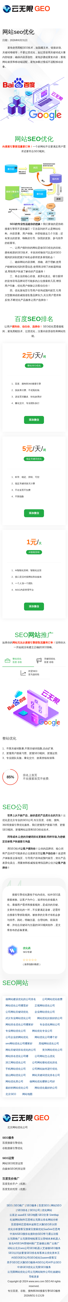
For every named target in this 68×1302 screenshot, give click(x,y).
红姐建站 (55, 1272)
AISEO (15, 1257)
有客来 (40, 1253)
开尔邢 (53, 1224)
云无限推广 (13, 1238)
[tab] (18, 660)
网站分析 (53, 1219)
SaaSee (48, 1229)
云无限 (36, 1219)
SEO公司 (35, 1210)
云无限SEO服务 (42, 1267)
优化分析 (13, 1229)
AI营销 (25, 1243)
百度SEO (44, 1205)
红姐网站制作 (17, 1219)
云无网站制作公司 (40, 1272)
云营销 (44, 1238)
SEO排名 (22, 1210)
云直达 (13, 1215)
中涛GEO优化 (25, 1267)
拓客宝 (36, 1238)
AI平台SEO (54, 1262)
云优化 (48, 1253)
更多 (36, 1276)
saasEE (22, 1215)
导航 (31, 1276)
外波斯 (32, 1224)
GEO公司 (24, 1257)
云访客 (54, 1234)
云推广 (48, 1243)
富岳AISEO (15, 1243)
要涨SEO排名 (29, 1253)
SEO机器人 (35, 1248)
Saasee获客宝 (48, 1257)
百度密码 (16, 1224)
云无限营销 (26, 1238)
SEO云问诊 (14, 1253)
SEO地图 (32, 1215)
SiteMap (54, 1215)
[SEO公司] (27, 8)
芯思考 (56, 1229)
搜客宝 (22, 1229)
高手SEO (12, 1262)
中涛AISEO (16, 1234)
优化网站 (47, 1210)
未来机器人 (54, 1238)
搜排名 (26, 1234)
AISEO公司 (41, 1262)
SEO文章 (43, 1215)
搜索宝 (29, 1229)
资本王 (56, 1253)
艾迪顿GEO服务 (51, 1248)
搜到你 (34, 1234)
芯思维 (29, 1219)
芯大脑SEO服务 (26, 1262)
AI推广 (33, 1243)
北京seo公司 (22, 1248)
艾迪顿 (40, 1243)
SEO (9, 1205)
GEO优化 (35, 1257)
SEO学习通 (44, 1234)
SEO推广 (19, 1205)
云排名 (44, 1219)
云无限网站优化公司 (18, 1272)
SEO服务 (31, 1205)
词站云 (11, 1248)
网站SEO (56, 1205)
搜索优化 (38, 1229)
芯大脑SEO (42, 1224)
